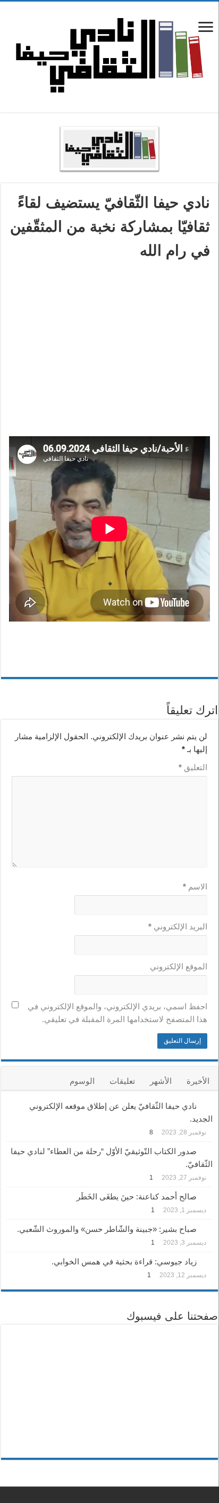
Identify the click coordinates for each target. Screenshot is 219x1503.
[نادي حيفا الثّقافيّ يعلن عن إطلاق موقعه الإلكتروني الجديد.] (207, 1105)
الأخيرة (198, 1080)
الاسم (195, 886)
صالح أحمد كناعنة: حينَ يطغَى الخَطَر (137, 1196)
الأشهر (161, 1080)
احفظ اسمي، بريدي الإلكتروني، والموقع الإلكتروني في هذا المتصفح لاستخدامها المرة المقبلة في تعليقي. (117, 1013)
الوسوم (82, 1080)
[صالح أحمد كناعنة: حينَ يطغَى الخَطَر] (207, 1195)
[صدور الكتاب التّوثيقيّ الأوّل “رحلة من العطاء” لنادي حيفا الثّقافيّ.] (207, 1150)
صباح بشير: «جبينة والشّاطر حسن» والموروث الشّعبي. (107, 1229)
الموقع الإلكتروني (178, 966)
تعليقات (122, 1080)
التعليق (193, 767)
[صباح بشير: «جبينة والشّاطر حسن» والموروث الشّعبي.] (207, 1228)
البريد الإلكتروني (177, 926)
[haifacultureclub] (109, 55)
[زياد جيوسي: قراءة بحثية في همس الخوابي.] (207, 1260)
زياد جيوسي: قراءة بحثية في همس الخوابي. (124, 1261)
